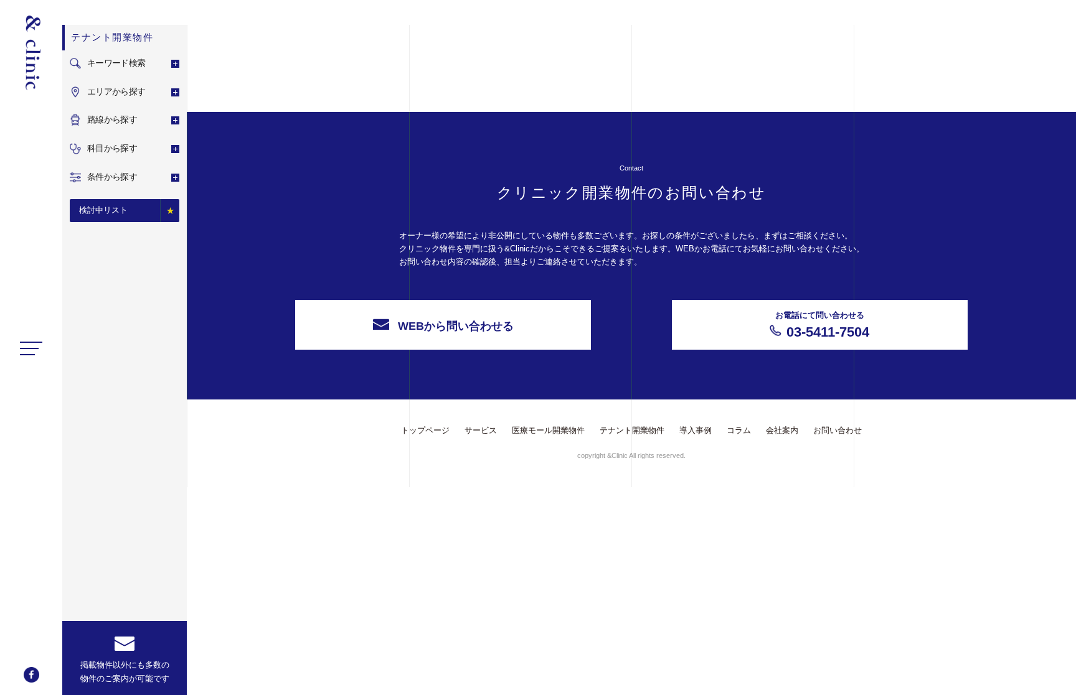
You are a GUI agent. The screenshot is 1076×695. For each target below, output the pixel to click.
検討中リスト (103, 210)
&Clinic (31, 53)
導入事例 (695, 430)
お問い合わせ (837, 430)
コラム (739, 430)
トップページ (425, 430)
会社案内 (782, 430)
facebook (31, 675)
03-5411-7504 (822, 325)
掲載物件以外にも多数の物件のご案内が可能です (124, 671)
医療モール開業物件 (548, 430)
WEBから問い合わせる (456, 326)
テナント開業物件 (632, 430)
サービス (481, 430)
